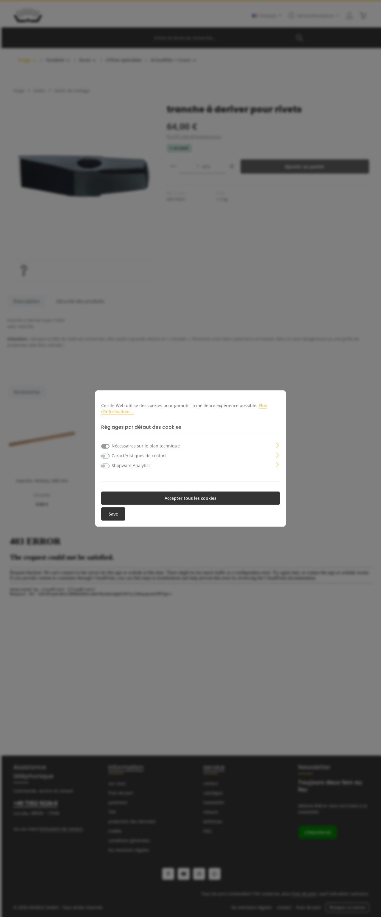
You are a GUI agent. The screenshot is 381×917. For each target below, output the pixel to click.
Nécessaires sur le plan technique (146, 446)
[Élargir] (277, 445)
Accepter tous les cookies (190, 498)
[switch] (105, 456)
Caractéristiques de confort (139, 455)
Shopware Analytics (131, 465)
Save (113, 514)
